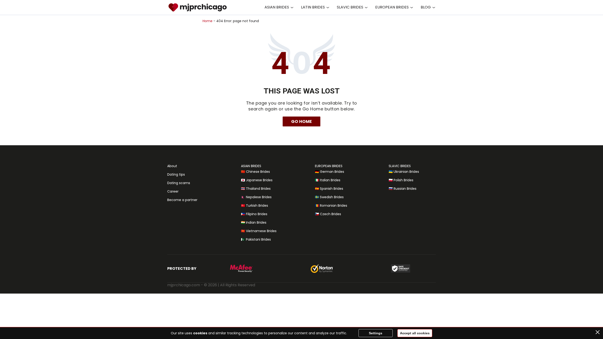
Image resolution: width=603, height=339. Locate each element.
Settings (375, 333)
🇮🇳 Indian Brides (253, 222)
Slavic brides (350, 7)
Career (173, 191)
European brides (392, 7)
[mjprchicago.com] (197, 7)
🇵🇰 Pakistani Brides (256, 239)
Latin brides (313, 7)
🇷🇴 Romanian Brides (331, 205)
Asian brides (277, 7)
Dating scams (178, 183)
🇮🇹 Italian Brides (327, 180)
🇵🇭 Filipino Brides (254, 214)
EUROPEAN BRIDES (328, 166)
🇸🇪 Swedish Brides (329, 197)
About (172, 166)
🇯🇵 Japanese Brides (257, 180)
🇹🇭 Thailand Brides (256, 188)
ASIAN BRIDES (251, 166)
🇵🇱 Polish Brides (401, 180)
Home (207, 21)
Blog (426, 7)
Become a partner (182, 200)
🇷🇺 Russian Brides (402, 188)
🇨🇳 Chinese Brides (255, 171)
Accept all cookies (415, 333)
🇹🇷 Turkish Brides (254, 205)
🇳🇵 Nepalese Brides (256, 197)
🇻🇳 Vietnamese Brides (259, 231)
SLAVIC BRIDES (400, 166)
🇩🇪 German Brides (329, 171)
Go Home (301, 121)
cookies (200, 333)
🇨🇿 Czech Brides (328, 214)
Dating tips (176, 174)
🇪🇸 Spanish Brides (329, 188)
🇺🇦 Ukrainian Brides (404, 171)
